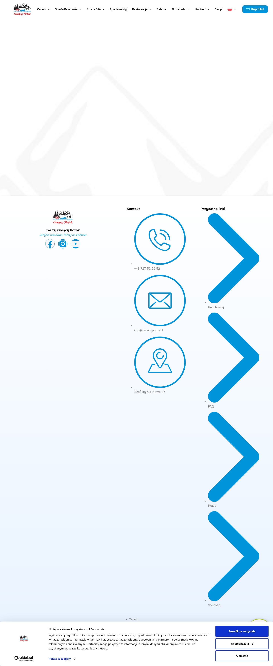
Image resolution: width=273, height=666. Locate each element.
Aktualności (178, 9)
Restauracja (139, 9)
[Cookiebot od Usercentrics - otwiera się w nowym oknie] (24, 659)
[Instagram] (62, 243)
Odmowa (242, 655)
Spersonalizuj (240, 643)
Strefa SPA (94, 9)
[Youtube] (75, 243)
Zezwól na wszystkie (242, 631)
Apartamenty (118, 9)
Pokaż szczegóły (60, 658)
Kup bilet (257, 9)
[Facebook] (50, 243)
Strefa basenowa (66, 9)
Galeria (161, 9)
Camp (218, 9)
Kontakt (200, 9)
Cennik (41, 9)
